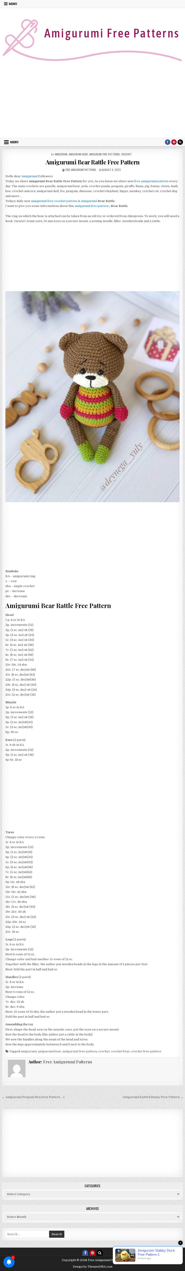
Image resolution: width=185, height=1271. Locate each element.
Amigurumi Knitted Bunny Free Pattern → (153, 1097)
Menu (13, 4)
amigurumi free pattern (91, 206)
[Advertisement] (92, 104)
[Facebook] (167, 142)
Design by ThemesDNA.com (92, 1266)
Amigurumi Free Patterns (104, 154)
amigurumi (61, 154)
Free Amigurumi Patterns (80, 170)
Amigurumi (89, 201)
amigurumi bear (78, 154)
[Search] (180, 142)
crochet (126, 154)
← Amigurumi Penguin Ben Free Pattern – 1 (33, 1097)
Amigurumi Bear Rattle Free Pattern (93, 162)
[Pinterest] (174, 142)
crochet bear (120, 1051)
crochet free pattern (146, 1051)
